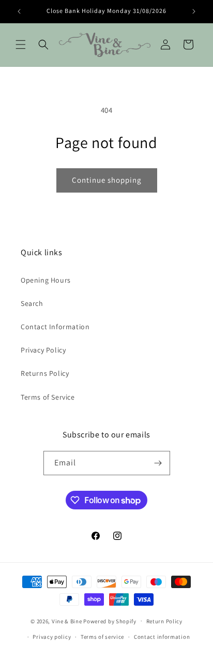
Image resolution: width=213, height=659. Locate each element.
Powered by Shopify (109, 620)
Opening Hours (46, 280)
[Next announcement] (193, 11)
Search (32, 303)
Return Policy (164, 621)
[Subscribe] (158, 463)
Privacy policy (52, 636)
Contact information (162, 636)
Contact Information (55, 326)
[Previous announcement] (19, 11)
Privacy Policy (43, 350)
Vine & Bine (67, 620)
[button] (20, 44)
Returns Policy (45, 373)
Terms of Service (48, 397)
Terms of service (102, 636)
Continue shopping (107, 180)
